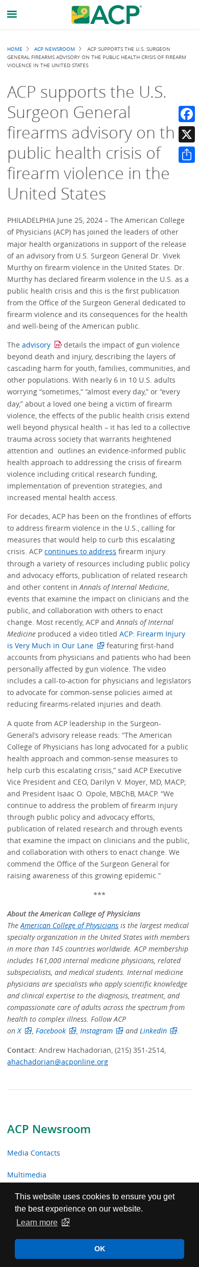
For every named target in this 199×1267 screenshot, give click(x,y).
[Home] (106, 15)
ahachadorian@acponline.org (57, 1062)
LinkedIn (153, 1030)
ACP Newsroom (49, 1129)
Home (14, 48)
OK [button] (99, 1249)
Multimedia (26, 1174)
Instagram (96, 1030)
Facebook (51, 1030)
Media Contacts (33, 1153)
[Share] (187, 155)
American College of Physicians (69, 925)
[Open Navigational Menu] (12, 14)
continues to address (80, 551)
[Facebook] (187, 114)
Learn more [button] (37, 1222)
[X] (187, 134)
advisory (36, 345)
